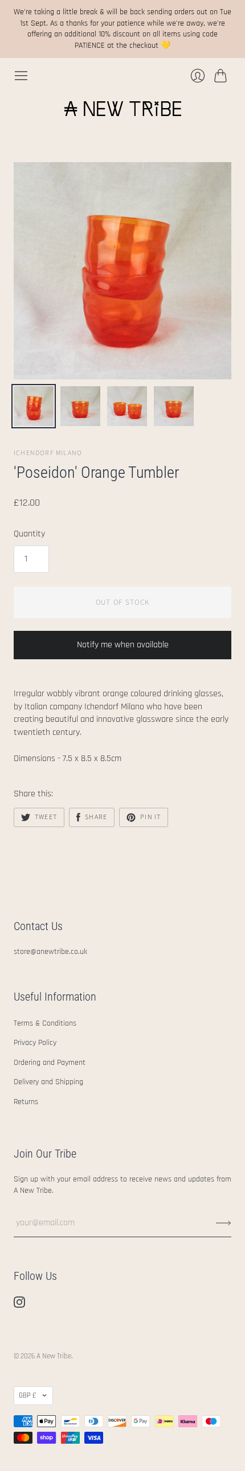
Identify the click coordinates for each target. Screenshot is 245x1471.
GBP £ (27, 1395)
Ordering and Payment (49, 1062)
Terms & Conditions (45, 1023)
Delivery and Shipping (48, 1082)
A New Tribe (53, 1356)
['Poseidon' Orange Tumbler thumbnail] (34, 406)
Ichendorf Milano (48, 453)
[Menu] (21, 76)
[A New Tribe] (122, 108)
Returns (26, 1102)
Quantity (29, 534)
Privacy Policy (35, 1043)
